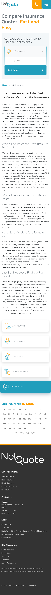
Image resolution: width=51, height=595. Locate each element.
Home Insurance (8, 480)
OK (39, 423)
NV (45, 419)
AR (19, 409)
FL (45, 409)
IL (17, 414)
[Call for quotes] (37, 4)
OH (34, 423)
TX (29, 428)
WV (22, 433)
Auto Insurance (7, 476)
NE (40, 419)
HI (9, 414)
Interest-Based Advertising (12, 534)
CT (35, 409)
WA (16, 433)
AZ (14, 409)
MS (24, 419)
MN (19, 419)
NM (13, 423)
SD (19, 428)
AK (9, 409)
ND (29, 423)
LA (40, 414)
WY (33, 433)
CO (30, 409)
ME (45, 414)
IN (22, 414)
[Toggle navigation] (46, 4)
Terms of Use (6, 527)
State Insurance (7, 550)
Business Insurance (9, 486)
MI (14, 419)
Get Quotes (14, 70)
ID (13, 414)
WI (27, 433)
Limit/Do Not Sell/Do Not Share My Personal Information (24, 531)
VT (39, 428)
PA (5, 428)
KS (30, 414)
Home (4, 85)
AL (4, 409)
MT (35, 419)
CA (24, 409)
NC (24, 423)
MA (9, 419)
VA (44, 428)
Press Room (6, 553)
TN (24, 428)
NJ (9, 423)
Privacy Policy (7, 524)
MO (29, 419)
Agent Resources (8, 563)
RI (10, 428)
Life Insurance (7, 490)
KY (35, 414)
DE (40, 409)
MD (4, 419)
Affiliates (5, 560)
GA (4, 414)
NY (19, 423)
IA (26, 414)
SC (14, 428)
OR (45, 423)
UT (34, 428)
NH (4, 423)
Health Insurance (8, 483)
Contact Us (6, 537)
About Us (5, 556)
